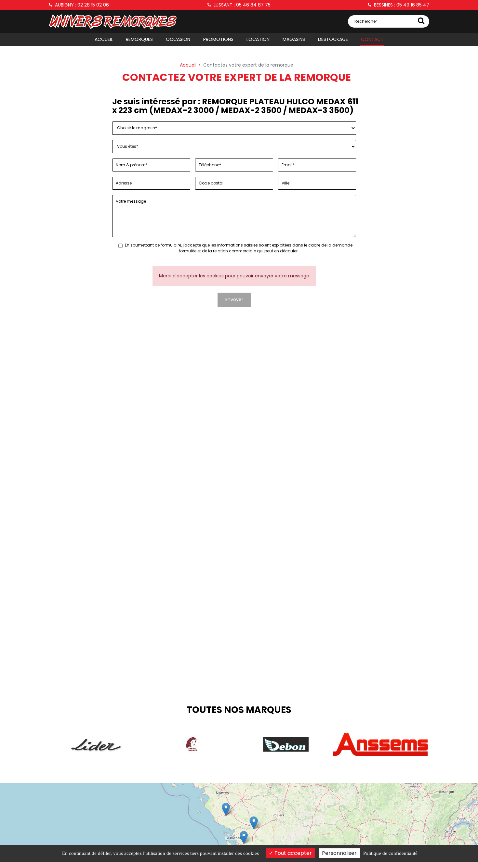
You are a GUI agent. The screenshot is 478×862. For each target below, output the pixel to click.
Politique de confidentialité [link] (390, 853)
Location (258, 39)
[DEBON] (286, 744)
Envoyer (234, 299)
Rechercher (365, 21)
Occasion (178, 39)
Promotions (218, 39)
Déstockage (333, 39)
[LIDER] (96, 745)
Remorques (139, 39)
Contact (372, 39)
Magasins (294, 39)
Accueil (104, 39)
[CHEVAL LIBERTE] (191, 744)
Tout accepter (292, 853)
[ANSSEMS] (380, 744)
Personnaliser (339, 853)
